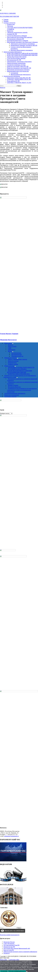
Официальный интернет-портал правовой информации (20, 951)
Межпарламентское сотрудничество (18, 71)
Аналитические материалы (12, 76)
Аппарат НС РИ (12, 34)
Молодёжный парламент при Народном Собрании (22, 42)
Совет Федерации (9, 943)
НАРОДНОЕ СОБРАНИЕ (8, 13)
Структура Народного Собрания (17, 35)
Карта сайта (3, 959)
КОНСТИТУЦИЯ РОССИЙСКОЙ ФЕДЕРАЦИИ (22, 53)
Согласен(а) (4, 971)
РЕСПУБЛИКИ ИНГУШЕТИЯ (9, 16)
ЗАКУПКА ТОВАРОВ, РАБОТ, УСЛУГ (19, 82)
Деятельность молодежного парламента (23, 44)
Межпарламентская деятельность (21, 74)
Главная (6, 19)
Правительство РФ (9, 947)
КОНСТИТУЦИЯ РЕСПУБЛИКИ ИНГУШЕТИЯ (22, 55)
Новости (2, 87)
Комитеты (10, 31)
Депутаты (10, 26)
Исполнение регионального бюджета (18, 69)
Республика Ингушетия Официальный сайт (17, 948)
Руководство (11, 24)
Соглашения (14, 73)
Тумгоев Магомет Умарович (9, 333)
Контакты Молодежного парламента (22, 50)
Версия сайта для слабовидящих (14, 930)
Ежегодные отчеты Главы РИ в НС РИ (18, 77)
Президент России (9, 942)
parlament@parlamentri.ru (11, 836)
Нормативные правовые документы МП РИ (24, 45)
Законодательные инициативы (16, 63)
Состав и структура (9, 22)
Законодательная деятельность (13, 52)
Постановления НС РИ (14, 60)
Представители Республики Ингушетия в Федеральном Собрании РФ (19, 38)
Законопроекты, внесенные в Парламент (19, 61)
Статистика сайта (14, 959)
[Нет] (26, 971)
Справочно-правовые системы (16, 65)
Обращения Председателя (8, 340)
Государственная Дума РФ (11, 945)
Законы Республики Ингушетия (16, 56)
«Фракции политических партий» (17, 32)
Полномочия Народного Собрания (17, 40)
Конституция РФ (9, 950)
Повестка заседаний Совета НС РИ (17, 66)
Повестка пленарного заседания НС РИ (19, 68)
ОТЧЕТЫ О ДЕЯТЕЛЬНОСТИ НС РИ (19, 79)
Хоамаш (6, 21)
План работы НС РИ (13, 81)
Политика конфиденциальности (9, 935)
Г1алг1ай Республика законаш (16, 58)
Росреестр (7, 953)
